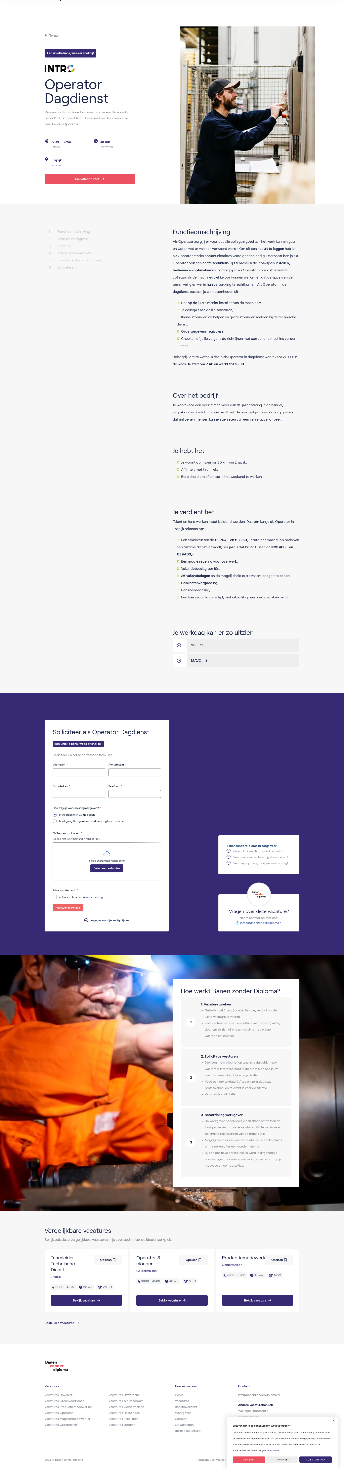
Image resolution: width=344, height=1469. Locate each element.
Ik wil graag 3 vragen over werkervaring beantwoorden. (92, 821)
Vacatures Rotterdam (124, 1395)
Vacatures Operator (59, 1412)
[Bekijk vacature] (86, 1280)
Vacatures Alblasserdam (126, 1401)
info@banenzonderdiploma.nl (261, 922)
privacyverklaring (92, 897)
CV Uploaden (184, 1424)
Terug (53, 35)
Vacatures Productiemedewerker (68, 1407)
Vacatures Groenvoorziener (64, 1401)
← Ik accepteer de (81, 897)
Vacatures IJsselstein (123, 1418)
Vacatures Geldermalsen (126, 1407)
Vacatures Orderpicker (61, 1424)
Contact (181, 1418)
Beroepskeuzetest (188, 1430)
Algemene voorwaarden (211, 1459)
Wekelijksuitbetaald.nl (253, 1410)
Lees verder (273, 1450)
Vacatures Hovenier (58, 1395)
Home (179, 1395)
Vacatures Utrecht (122, 1424)
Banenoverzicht (186, 1407)
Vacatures (182, 1401)
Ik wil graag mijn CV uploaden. (77, 814)
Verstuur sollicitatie (68, 907)
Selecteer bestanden (107, 868)
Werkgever (183, 1412)
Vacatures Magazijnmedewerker (67, 1418)
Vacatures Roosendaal (124, 1412)
